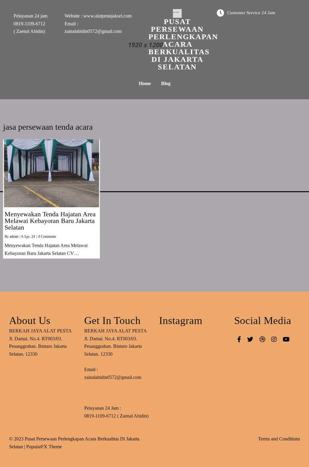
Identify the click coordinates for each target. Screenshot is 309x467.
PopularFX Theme (44, 446)
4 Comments (47, 236)
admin (14, 236)
